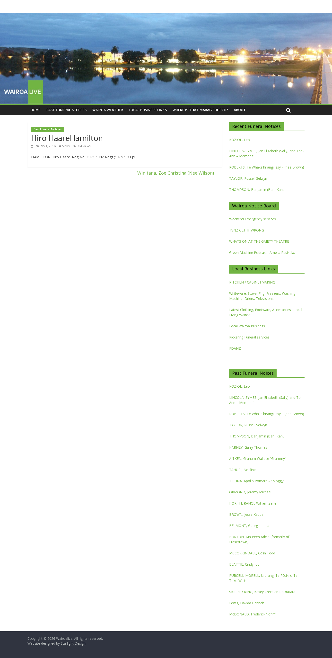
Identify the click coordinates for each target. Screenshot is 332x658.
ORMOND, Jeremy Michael (250, 492)
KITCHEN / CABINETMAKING (252, 282)
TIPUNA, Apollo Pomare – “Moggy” (257, 481)
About (240, 109)
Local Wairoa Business (247, 326)
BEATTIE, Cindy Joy (244, 564)
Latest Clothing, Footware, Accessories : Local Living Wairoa (265, 312)
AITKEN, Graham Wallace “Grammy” (257, 458)
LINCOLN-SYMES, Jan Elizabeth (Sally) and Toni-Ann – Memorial (267, 153)
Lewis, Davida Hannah (246, 603)
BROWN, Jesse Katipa (246, 514)
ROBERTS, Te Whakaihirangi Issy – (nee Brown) (266, 167)
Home (35, 109)
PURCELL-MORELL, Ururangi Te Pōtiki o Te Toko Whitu (263, 578)
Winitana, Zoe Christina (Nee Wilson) (178, 173)
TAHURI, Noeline (242, 469)
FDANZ (235, 348)
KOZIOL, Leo (239, 139)
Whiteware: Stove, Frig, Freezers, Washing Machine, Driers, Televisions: (262, 296)
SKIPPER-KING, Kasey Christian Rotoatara (262, 591)
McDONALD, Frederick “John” (252, 614)
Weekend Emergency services (252, 219)
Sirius (66, 146)
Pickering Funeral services (249, 337)
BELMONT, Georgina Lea (249, 525)
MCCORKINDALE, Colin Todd (252, 553)
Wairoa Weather (107, 109)
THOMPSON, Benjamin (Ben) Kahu (257, 189)
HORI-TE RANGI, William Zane (252, 503)
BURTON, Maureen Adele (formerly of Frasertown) (259, 539)
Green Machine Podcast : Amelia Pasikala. (262, 252)
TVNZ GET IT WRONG (246, 230)
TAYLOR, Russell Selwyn (248, 178)
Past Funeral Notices (66, 109)
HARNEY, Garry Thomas (248, 447)
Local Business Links (148, 109)
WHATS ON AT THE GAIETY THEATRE (259, 241)
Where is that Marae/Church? (200, 109)
